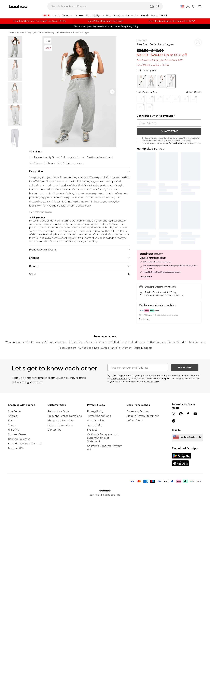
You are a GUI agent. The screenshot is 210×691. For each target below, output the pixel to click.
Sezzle (11, 425)
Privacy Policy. (152, 381)
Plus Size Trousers (64, 33)
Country (176, 430)
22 (184, 98)
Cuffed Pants (136, 342)
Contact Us (54, 429)
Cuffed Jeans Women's (83, 342)
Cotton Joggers (156, 342)
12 (141, 98)
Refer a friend (135, 420)
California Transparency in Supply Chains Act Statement (103, 438)
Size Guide (14, 411)
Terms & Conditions (99, 416)
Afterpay (13, 416)
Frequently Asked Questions (65, 416)
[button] (182, 7)
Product (92, 429)
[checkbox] (138, 140)
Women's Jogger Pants (19, 342)
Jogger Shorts (176, 342)
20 (175, 98)
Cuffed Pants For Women (116, 348)
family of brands (119, 378)
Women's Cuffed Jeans (112, 342)
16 (158, 98)
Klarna (12, 420)
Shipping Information (61, 420)
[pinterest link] (181, 413)
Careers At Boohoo (138, 411)
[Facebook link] (188, 413)
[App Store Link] (181, 459)
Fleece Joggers (67, 348)
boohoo (141, 40)
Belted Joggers (143, 348)
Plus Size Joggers (82, 33)
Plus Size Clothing (46, 33)
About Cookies (96, 420)
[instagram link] (173, 413)
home (11, 33)
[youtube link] (195, 413)
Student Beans (17, 434)
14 (149, 98)
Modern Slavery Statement (143, 416)
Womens (20, 33)
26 (140, 107)
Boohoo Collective (19, 439)
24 (193, 98)
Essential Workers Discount (24, 443)
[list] (79, 91)
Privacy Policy (175, 143)
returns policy (177, 295)
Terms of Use (94, 425)
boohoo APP (16, 448)
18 (167, 98)
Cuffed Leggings (88, 348)
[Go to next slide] (112, 91)
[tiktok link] (173, 421)
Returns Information (60, 425)
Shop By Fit (32, 33)
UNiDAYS (13, 429)
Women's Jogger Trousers (51, 342)
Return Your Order (59, 411)
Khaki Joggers (196, 342)
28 (149, 107)
